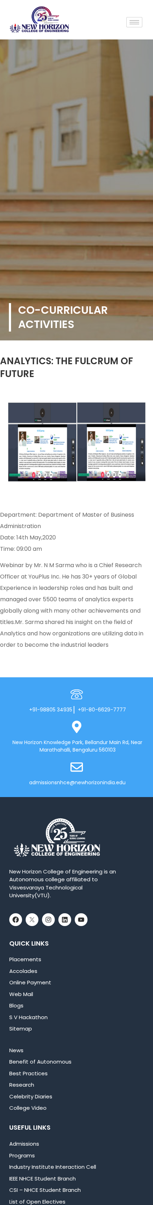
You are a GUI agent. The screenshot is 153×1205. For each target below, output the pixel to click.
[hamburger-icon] (134, 22)
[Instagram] (48, 919)
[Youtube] (81, 919)
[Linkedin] (64, 919)
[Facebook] (15, 919)
